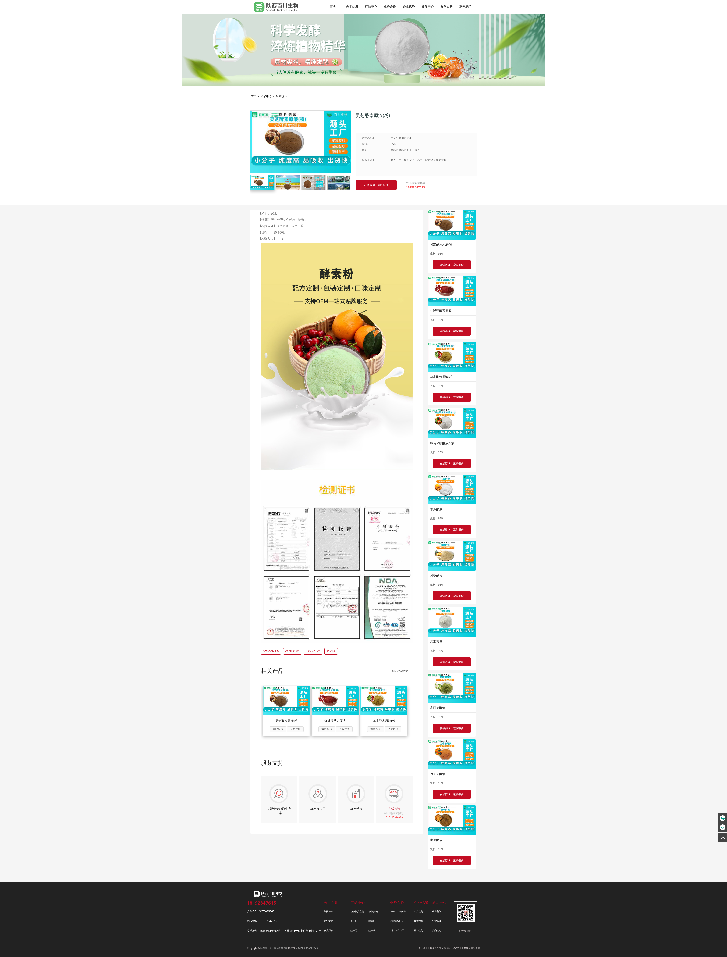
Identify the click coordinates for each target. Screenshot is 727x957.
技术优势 (418, 921)
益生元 (353, 930)
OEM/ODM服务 (271, 651)
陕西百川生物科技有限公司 (274, 948)
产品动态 (436, 930)
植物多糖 (373, 911)
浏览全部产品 (400, 671)
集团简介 (328, 911)
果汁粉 (353, 921)
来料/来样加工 (313, 651)
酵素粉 (280, 96)
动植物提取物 (357, 911)
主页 (253, 96)
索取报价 (278, 729)
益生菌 (371, 930)
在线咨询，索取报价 (452, 264)
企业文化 (328, 921)
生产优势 (418, 911)
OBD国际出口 (292, 651)
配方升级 (331, 651)
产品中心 (266, 96)
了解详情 (295, 729)
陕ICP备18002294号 (308, 948)
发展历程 (328, 930)
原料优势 (418, 930)
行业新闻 (436, 921)
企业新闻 (436, 911)
